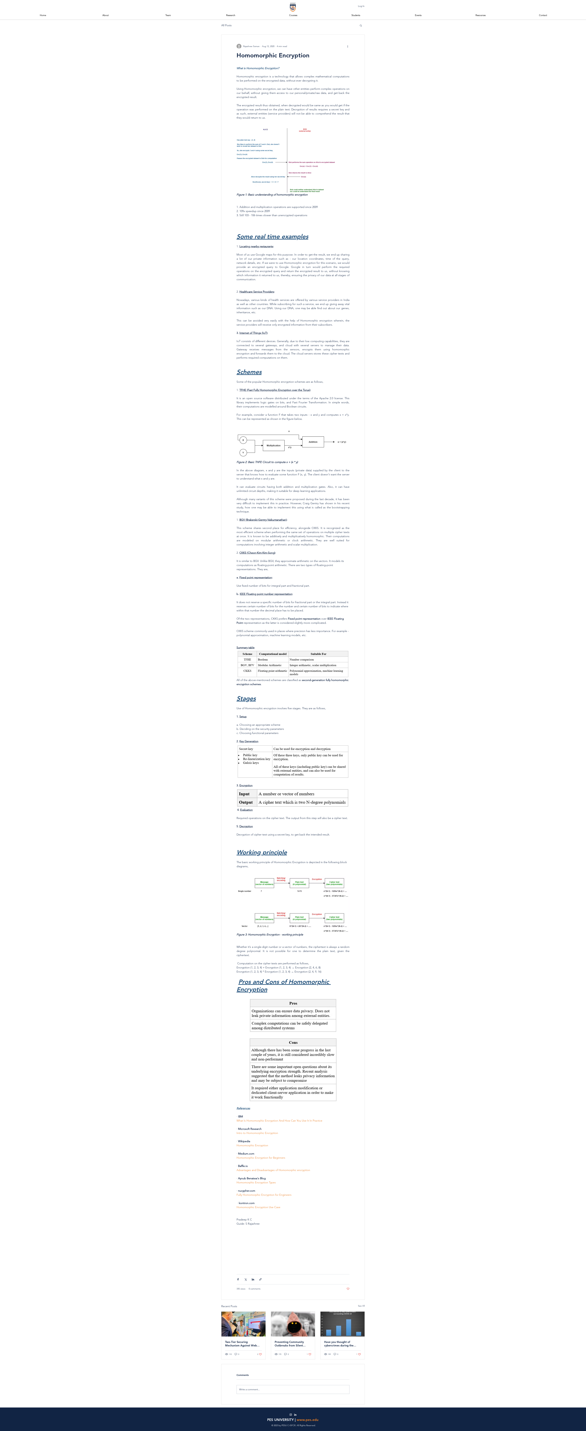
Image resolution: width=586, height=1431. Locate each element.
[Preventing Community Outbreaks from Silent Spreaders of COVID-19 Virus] (293, 1324)
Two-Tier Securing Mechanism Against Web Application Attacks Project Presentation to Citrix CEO (242, 1343)
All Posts (226, 25)
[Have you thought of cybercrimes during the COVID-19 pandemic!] (342, 1324)
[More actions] (347, 46)
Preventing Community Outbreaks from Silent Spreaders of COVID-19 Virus (290, 1343)
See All (361, 1305)
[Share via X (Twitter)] (245, 1279)
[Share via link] (260, 1279)
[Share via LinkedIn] (252, 1279)
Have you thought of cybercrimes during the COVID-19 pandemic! (338, 1343)
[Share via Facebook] (238, 1279)
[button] (355, 15)
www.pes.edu (307, 1420)
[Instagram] (290, 1414)
